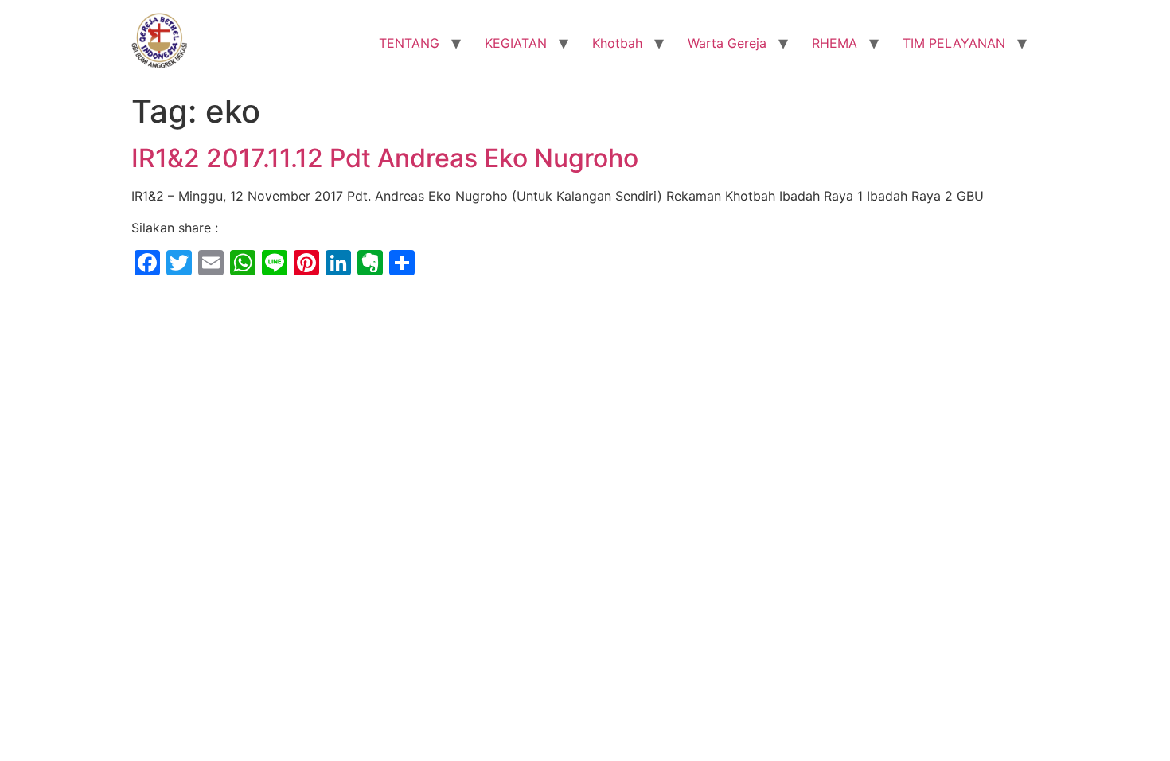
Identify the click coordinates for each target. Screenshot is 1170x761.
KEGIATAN (516, 43)
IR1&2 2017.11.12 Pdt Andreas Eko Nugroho (384, 158)
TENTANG (409, 43)
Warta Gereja (727, 43)
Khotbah (617, 43)
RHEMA (834, 43)
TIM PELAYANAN (954, 43)
